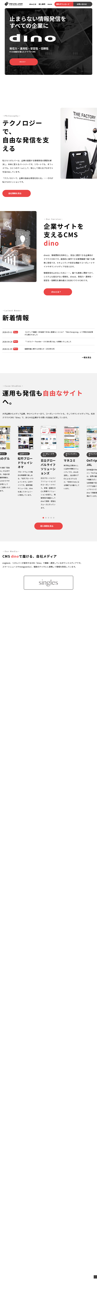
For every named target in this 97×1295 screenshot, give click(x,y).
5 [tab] (53, 517)
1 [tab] (43, 517)
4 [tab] (51, 517)
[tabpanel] (48, 458)
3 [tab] (48, 517)
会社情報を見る (15, 193)
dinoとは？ (23, 62)
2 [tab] (45, 517)
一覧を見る (86, 357)
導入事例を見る (46, 526)
